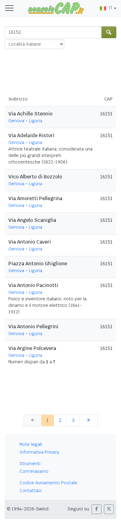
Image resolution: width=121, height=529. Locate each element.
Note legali (31, 444)
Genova (16, 120)
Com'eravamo (34, 471)
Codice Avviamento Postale (48, 483)
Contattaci (31, 490)
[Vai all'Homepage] (56, 8)
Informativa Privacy (39, 452)
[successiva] (88, 420)
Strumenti (30, 463)
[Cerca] (108, 32)
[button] (96, 509)
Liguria (35, 120)
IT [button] (110, 8)
